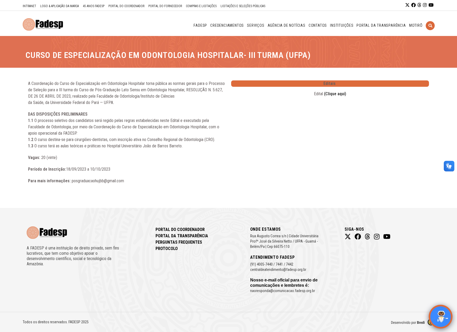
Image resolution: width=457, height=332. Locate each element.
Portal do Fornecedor (165, 6)
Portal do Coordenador (126, 6)
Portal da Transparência (182, 235)
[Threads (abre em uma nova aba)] (419, 5)
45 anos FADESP (93, 6)
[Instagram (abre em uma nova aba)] (425, 5)
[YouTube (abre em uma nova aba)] (431, 5)
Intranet (29, 6)
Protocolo (167, 248)
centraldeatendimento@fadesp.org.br (278, 269)
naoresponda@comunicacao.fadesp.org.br (282, 291)
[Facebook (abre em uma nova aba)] (413, 5)
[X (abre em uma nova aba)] (407, 5)
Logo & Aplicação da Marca (59, 6)
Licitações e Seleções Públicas (243, 6)
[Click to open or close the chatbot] (441, 317)
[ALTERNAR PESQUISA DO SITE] (430, 32)
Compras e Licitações (201, 6)
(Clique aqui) (335, 93)
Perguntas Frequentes (179, 242)
